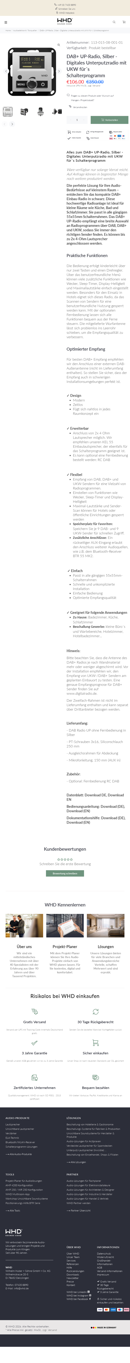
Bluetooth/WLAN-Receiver (20, 1142)
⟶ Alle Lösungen (76, 1161)
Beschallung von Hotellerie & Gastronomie (90, 1124)
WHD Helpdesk (67, 12)
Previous (6, 71)
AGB (99, 1267)
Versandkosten (80, 107)
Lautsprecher (13, 1124)
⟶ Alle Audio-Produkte (19, 1154)
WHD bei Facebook (78, 1298)
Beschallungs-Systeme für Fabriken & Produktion (93, 1128)
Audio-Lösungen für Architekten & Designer (90, 1189)
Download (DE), (113, 806)
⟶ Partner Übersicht (78, 1210)
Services (71, 1260)
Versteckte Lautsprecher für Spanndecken (89, 1145)
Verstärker (11, 1133)
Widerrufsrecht (105, 1256)
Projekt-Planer (65, 946)
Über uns (24, 946)
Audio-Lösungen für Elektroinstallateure (88, 1185)
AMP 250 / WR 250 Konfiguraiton (24, 1189)
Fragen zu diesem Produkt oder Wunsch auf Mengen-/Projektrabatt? (92, 98)
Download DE (95, 795)
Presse (70, 1281)
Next (59, 71)
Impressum (103, 1274)
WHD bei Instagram (78, 1295)
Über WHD (73, 1253)
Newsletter (73, 1277)
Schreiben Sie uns (66, 8)
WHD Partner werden (79, 1202)
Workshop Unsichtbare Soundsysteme (27, 1198)
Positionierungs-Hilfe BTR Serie (23, 1202)
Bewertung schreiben (65, 873)
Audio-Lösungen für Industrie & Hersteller (89, 1194)
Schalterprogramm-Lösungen (21, 1146)
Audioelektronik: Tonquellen (25, 30)
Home (8, 30)
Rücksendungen (75, 1270)
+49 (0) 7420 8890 (67, 4)
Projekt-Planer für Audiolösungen (24, 1180)
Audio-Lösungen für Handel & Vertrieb (87, 1198)
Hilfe (69, 1267)
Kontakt (71, 1284)
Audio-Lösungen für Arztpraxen (84, 1141)
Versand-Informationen (109, 1270)
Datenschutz (104, 1253)
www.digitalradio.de (82, 693)
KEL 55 (107, 442)
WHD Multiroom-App (18, 1194)
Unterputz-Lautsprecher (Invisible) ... (87, 1150)
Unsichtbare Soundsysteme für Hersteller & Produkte (90, 1135)
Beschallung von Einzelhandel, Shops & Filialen (92, 1154)
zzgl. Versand (49, 1329)
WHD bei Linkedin (77, 1291)
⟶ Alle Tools (13, 1210)
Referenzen (73, 1263)
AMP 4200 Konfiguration (19, 1185)
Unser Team (73, 1256)
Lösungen (106, 946)
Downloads (73, 1274)
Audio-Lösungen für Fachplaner (84, 1180)
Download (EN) (78, 811)
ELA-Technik (12, 1137)
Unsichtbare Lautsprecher (20, 1128)
